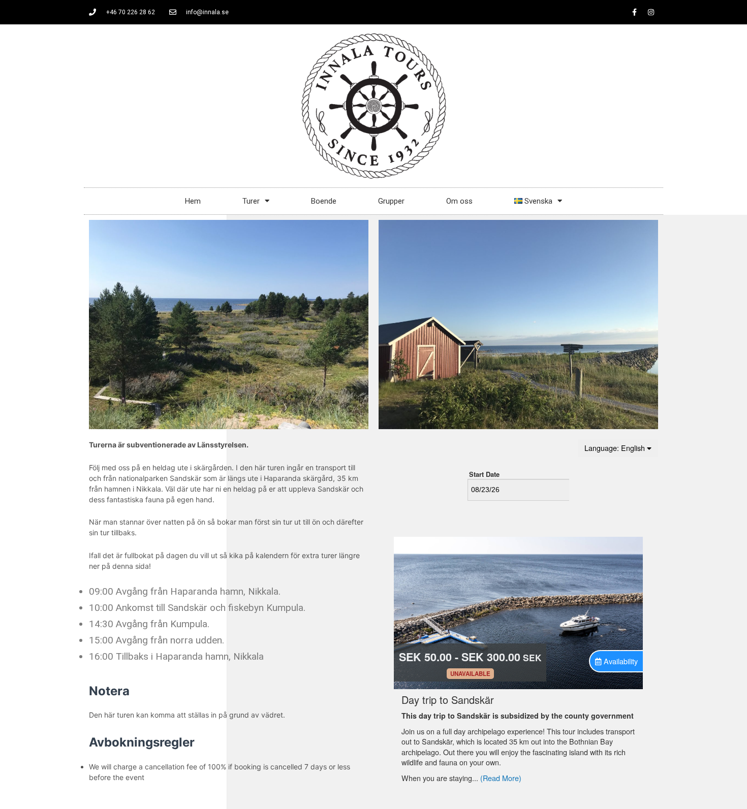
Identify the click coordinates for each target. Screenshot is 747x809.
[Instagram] (651, 12)
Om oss (459, 201)
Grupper (391, 201)
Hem (193, 201)
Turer (251, 201)
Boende (323, 201)
